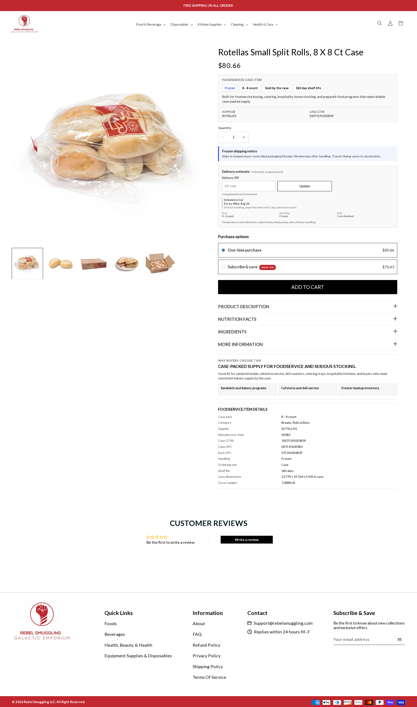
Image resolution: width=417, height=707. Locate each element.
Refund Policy (206, 645)
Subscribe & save (251, 267)
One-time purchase (244, 250)
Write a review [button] (247, 539)
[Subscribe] (399, 639)
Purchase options (233, 236)
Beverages (114, 634)
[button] (150, 25)
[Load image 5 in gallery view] (160, 263)
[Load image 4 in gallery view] (126, 263)
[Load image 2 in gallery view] (60, 263)
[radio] (223, 250)
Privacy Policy (206, 655)
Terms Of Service (209, 677)
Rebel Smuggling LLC (39, 702)
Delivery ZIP (230, 178)
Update (305, 186)
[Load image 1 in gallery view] (27, 263)
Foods (110, 623)
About (199, 623)
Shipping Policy (208, 666)
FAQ (197, 634)
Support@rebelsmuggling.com (283, 623)
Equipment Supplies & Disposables (138, 655)
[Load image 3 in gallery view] (93, 263)
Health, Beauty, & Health (128, 645)
